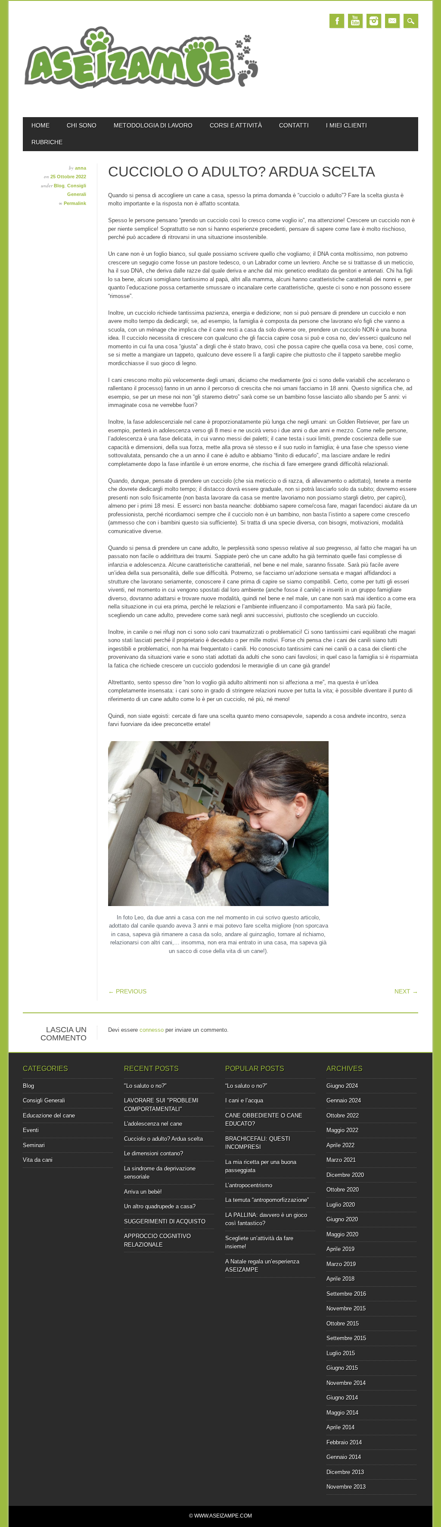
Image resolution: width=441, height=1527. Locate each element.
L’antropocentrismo (248, 1185)
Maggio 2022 (342, 1130)
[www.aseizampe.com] (141, 102)
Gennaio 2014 (343, 1457)
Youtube (355, 21)
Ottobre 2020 (342, 1189)
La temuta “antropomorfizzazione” (267, 1200)
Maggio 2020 (342, 1234)
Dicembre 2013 (345, 1472)
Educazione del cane (49, 1115)
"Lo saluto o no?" (145, 1086)
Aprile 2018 (340, 1279)
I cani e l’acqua (244, 1100)
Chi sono (81, 125)
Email (392, 21)
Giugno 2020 (342, 1219)
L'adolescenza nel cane (153, 1123)
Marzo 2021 (341, 1160)
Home (40, 125)
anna (80, 168)
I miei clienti (346, 125)
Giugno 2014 (342, 1397)
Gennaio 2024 (343, 1100)
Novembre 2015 (346, 1308)
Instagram (373, 21)
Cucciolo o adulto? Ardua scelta (163, 1139)
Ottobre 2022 (342, 1115)
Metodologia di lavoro (153, 125)
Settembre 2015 (346, 1338)
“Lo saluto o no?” (246, 1086)
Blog (59, 185)
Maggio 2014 (342, 1412)
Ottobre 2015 (342, 1323)
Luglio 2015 (340, 1353)
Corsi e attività (236, 125)
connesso (152, 1030)
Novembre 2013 (346, 1487)
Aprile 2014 (340, 1427)
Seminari (34, 1145)
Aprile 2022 (340, 1145)
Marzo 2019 (341, 1264)
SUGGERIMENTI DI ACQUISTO (164, 1221)
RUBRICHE (46, 142)
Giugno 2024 (342, 1086)
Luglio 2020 (340, 1204)
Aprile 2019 (340, 1249)
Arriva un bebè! (143, 1192)
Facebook (336, 21)
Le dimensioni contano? (153, 1153)
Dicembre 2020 (345, 1175)
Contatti (294, 125)
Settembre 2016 (346, 1294)
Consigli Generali (44, 1100)
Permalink (75, 203)
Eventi (31, 1130)
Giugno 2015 (342, 1368)
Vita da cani (38, 1160)
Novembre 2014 (346, 1383)
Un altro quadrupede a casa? (160, 1206)
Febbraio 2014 (344, 1442)
